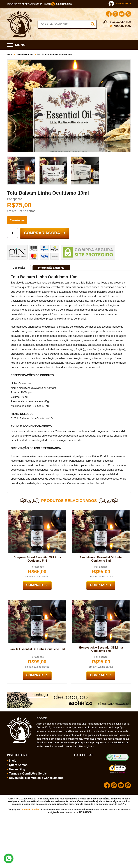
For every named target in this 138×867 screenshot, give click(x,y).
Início (9, 54)
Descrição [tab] (19, 267)
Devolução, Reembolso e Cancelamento (36, 777)
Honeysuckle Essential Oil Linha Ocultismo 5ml (101, 649)
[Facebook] (109, 14)
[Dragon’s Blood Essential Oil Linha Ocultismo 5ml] (37, 511)
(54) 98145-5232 (63, 4)
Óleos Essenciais (25, 54)
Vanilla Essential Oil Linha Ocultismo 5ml (37, 649)
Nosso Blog (17, 769)
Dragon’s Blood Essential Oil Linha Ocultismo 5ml (37, 559)
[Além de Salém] (19, 12)
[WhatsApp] (128, 14)
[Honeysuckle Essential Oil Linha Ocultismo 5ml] (101, 601)
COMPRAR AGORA (42, 233)
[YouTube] (122, 14)
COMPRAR (34, 585)
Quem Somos (18, 764)
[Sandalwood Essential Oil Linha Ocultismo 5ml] (101, 511)
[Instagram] (115, 14)
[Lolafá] (69, 693)
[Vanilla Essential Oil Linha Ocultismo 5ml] (37, 601)
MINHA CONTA (123, 3)
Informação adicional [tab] (51, 267)
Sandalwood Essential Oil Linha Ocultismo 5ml (101, 559)
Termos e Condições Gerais (28, 773)
